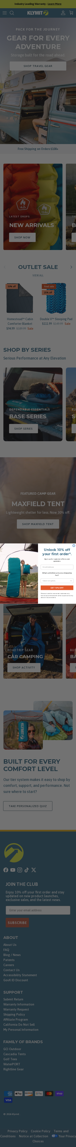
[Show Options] (71, 581)
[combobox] (56, 581)
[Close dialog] (74, 545)
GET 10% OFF (57, 587)
